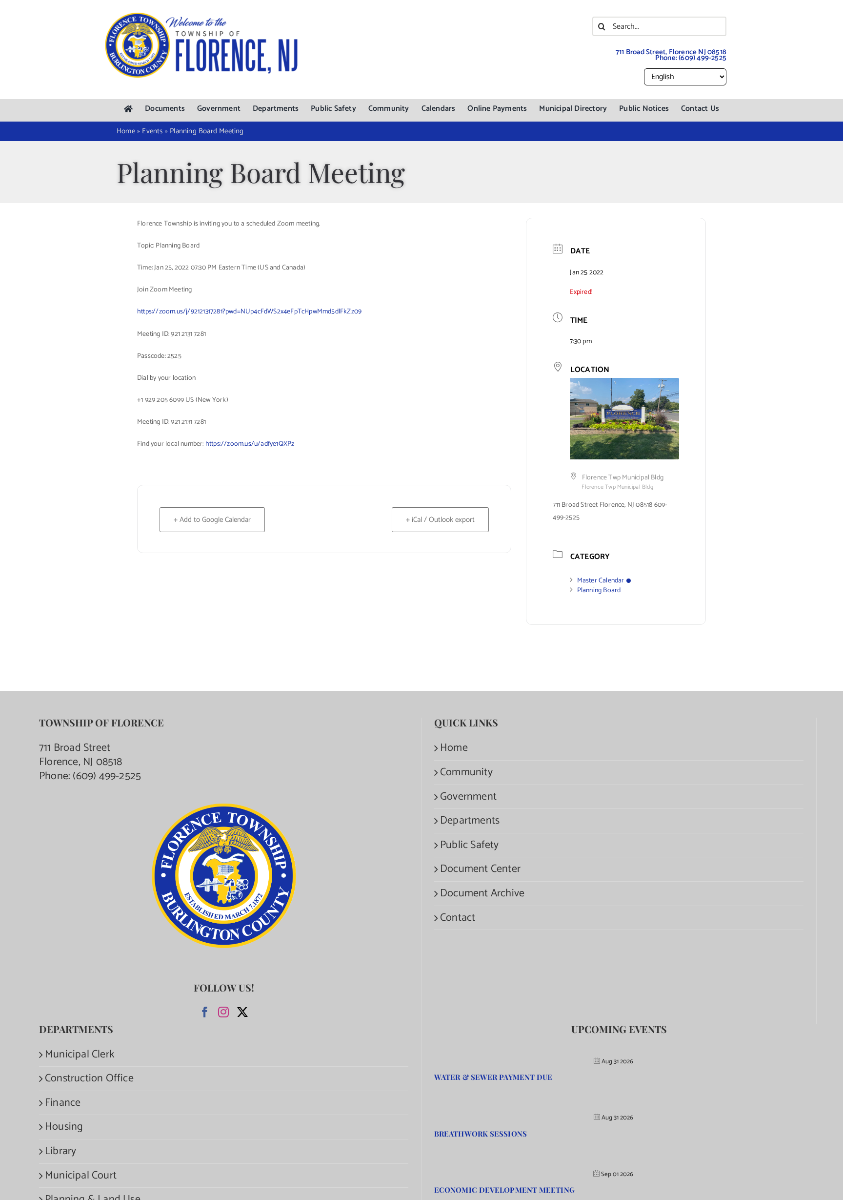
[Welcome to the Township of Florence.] (202, 17)
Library (60, 1151)
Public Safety (469, 845)
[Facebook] (205, 1012)
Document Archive (482, 894)
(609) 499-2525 (702, 58)
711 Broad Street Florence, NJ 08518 (80, 755)
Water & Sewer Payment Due (493, 1077)
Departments (470, 821)
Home (454, 748)
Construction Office (89, 1079)
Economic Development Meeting (504, 1190)
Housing (64, 1127)
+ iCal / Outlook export (440, 520)
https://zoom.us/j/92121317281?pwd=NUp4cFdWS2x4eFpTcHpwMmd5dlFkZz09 (249, 311)
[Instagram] (223, 1012)
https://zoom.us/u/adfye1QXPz (250, 444)
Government (468, 797)
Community (466, 773)
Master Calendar (600, 580)
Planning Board (599, 590)
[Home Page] (128, 109)
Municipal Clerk (79, 1055)
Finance (62, 1103)
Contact (457, 918)
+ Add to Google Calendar (212, 520)
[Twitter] (242, 1012)
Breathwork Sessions (480, 1133)
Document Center (480, 869)
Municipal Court (81, 1176)
